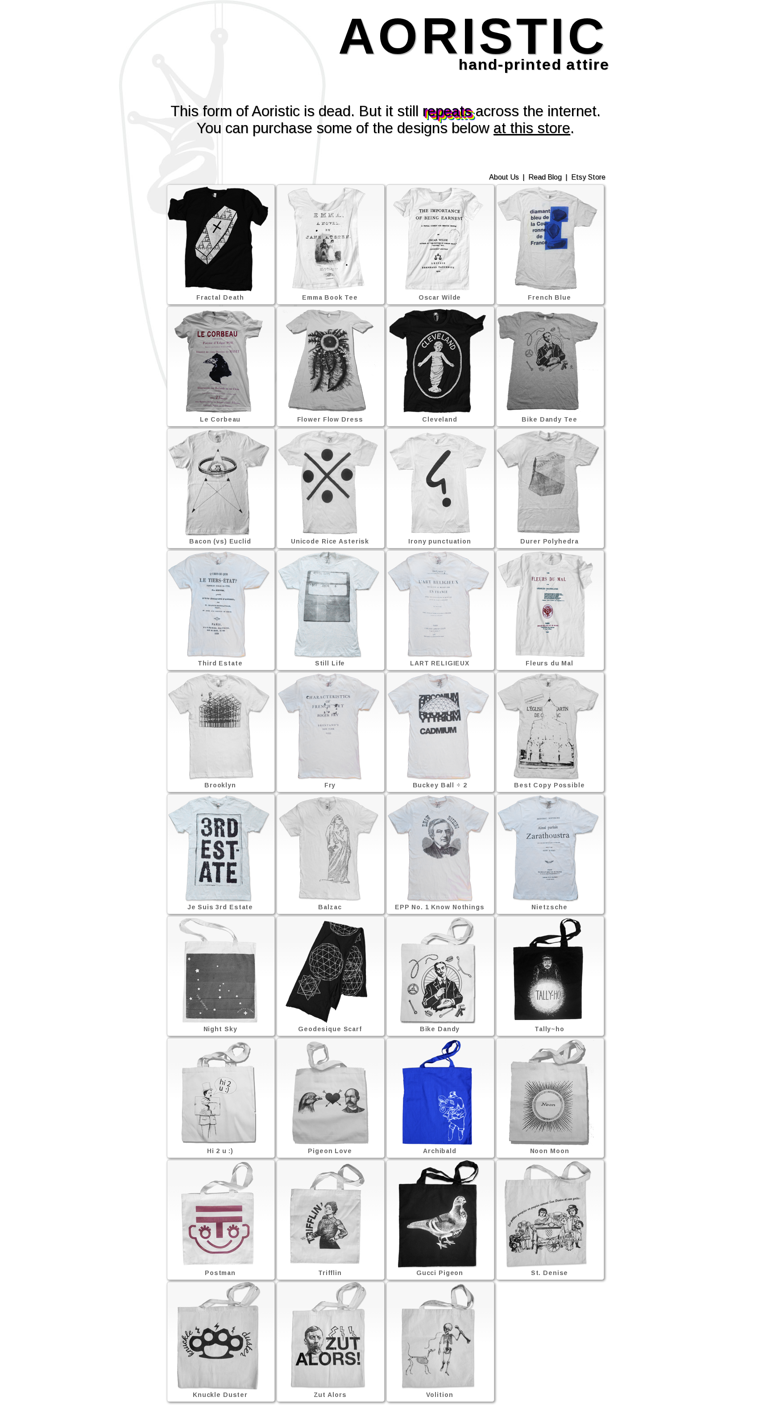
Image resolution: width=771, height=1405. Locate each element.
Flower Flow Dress (330, 419)
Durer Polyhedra (549, 541)
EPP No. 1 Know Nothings (440, 907)
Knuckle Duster (220, 1394)
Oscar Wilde (440, 297)
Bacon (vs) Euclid (220, 541)
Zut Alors (330, 1394)
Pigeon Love (330, 1150)
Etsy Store (588, 177)
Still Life (330, 663)
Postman (220, 1272)
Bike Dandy (440, 1029)
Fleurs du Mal (549, 663)
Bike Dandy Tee (549, 419)
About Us (504, 177)
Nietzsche (549, 907)
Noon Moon (549, 1150)
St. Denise (549, 1272)
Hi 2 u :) (220, 1150)
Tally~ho (549, 1029)
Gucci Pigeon (440, 1272)
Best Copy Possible (549, 785)
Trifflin (330, 1272)
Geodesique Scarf (330, 1029)
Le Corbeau (220, 419)
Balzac (329, 907)
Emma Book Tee (330, 297)
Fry (330, 785)
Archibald (439, 1150)
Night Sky (220, 1029)
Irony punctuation (439, 541)
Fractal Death (220, 297)
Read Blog (545, 177)
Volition (439, 1394)
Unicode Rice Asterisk (330, 541)
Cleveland (439, 419)
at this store (531, 128)
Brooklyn (220, 785)
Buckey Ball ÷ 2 (440, 785)
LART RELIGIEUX (439, 663)
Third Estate (220, 663)
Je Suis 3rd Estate (220, 907)
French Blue (549, 297)
